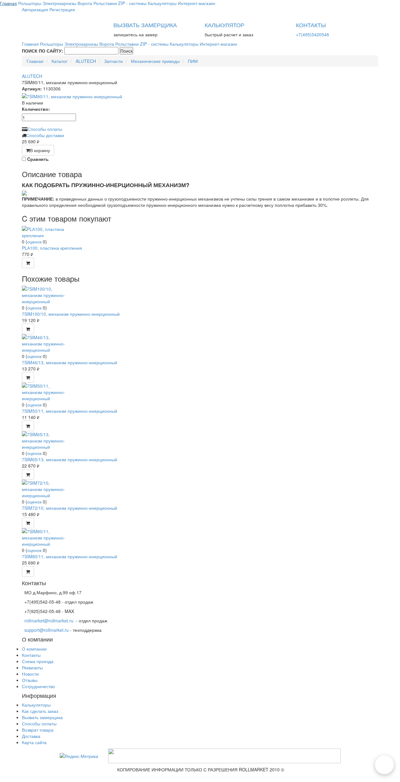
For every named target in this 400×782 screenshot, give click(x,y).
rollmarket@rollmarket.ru (48, 620)
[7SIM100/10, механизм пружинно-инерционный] (45, 294)
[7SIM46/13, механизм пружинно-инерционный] (45, 343)
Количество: (36, 109)
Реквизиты (32, 667)
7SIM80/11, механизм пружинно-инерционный (69, 556)
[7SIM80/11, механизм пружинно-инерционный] (200, 96)
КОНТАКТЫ (311, 25)
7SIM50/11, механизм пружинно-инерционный (69, 411)
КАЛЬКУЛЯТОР (224, 25)
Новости (30, 674)
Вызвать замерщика (42, 717)
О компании (34, 649)
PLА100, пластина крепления (52, 248)
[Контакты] (384, 764)
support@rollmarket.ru (46, 630)
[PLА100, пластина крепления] (45, 231)
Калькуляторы (36, 705)
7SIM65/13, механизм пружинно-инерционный (69, 459)
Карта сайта (34, 742)
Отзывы (30, 680)
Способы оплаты (45, 129)
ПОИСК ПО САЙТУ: (42, 51)
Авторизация (35, 9)
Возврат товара (37, 730)
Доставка (31, 736)
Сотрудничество (38, 686)
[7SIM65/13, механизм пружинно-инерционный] (45, 440)
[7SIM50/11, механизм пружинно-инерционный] (45, 391)
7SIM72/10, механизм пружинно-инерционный (69, 508)
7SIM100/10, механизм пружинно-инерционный (71, 314)
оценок (34, 241)
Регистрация (62, 9)
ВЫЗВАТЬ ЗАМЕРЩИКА (145, 25)
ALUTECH (32, 76)
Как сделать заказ (40, 711)
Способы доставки (45, 135)
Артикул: (32, 88)
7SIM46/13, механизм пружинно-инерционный (69, 362)
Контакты (31, 655)
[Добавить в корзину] (28, 263)
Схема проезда (37, 661)
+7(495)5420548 (312, 34)
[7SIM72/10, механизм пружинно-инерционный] (45, 488)
